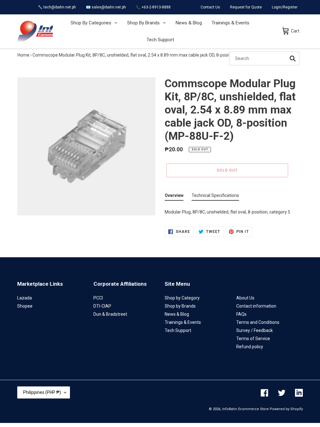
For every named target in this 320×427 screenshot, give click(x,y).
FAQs (241, 314)
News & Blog (177, 314)
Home (23, 55)
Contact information (256, 306)
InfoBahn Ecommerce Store (245, 409)
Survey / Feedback (254, 330)
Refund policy (249, 346)
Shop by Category (182, 297)
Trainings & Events (183, 322)
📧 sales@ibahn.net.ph (106, 7)
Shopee (24, 306)
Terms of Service (253, 338)
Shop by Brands (180, 306)
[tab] (174, 197)
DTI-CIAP (102, 306)
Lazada (24, 297)
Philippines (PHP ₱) (42, 392)
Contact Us (210, 7)
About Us (245, 297)
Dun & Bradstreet (110, 314)
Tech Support (178, 330)
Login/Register (285, 7)
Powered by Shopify (286, 409)
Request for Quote (246, 7)
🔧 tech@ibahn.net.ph (57, 7)
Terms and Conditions (257, 322)
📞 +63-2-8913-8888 (153, 7)
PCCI (98, 297)
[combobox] (264, 58)
